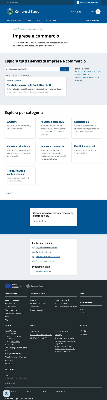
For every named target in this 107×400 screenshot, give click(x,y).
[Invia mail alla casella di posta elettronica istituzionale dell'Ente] (18, 347)
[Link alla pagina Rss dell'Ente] (85, 331)
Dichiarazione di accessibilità (64, 338)
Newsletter (84, 334)
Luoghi (82, 309)
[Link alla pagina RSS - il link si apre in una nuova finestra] (80, 11)
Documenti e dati (10, 303)
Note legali (58, 334)
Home (15, 29)
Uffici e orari (9, 360)
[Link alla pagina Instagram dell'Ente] (81, 331)
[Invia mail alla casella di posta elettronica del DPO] (16, 378)
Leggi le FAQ (59, 343)
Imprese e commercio (15, 80)
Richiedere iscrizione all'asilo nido (88, 71)
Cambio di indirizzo (82, 74)
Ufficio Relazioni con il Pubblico (15, 357)
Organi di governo (11, 310)
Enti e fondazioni (10, 306)
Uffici (6, 320)
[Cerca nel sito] (97, 11)
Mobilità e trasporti (61, 303)
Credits (43, 391)
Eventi (82, 312)
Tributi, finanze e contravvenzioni (66, 308)
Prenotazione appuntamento (65, 349)
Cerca (64, 69)
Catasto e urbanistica (37, 310)
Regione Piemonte (12, 2)
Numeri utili (9, 363)
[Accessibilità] (6, 393)
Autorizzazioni (34, 306)
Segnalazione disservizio (63, 346)
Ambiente (33, 300)
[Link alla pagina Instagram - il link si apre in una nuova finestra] (78, 11)
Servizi (38, 20)
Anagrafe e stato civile (37, 303)
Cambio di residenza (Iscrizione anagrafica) (87, 79)
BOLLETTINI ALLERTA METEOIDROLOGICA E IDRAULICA (41, 336)
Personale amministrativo (13, 313)
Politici (7, 316)
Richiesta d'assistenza (62, 351)
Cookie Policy (34, 331)
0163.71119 (15, 342)
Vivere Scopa (51, 20)
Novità (28, 20)
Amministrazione (14, 20)
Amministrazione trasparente (65, 341)
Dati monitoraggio (11, 391)
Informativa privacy (61, 331)
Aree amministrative (12, 300)
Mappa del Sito (61, 391)
